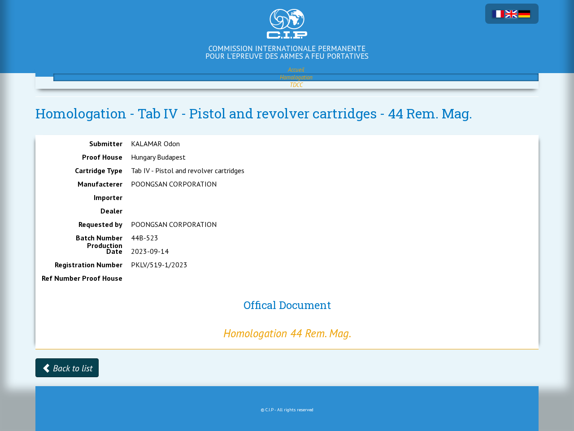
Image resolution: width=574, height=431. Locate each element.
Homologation (296, 77)
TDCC (296, 85)
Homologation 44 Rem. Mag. (287, 333)
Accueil (296, 70)
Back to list (71, 368)
